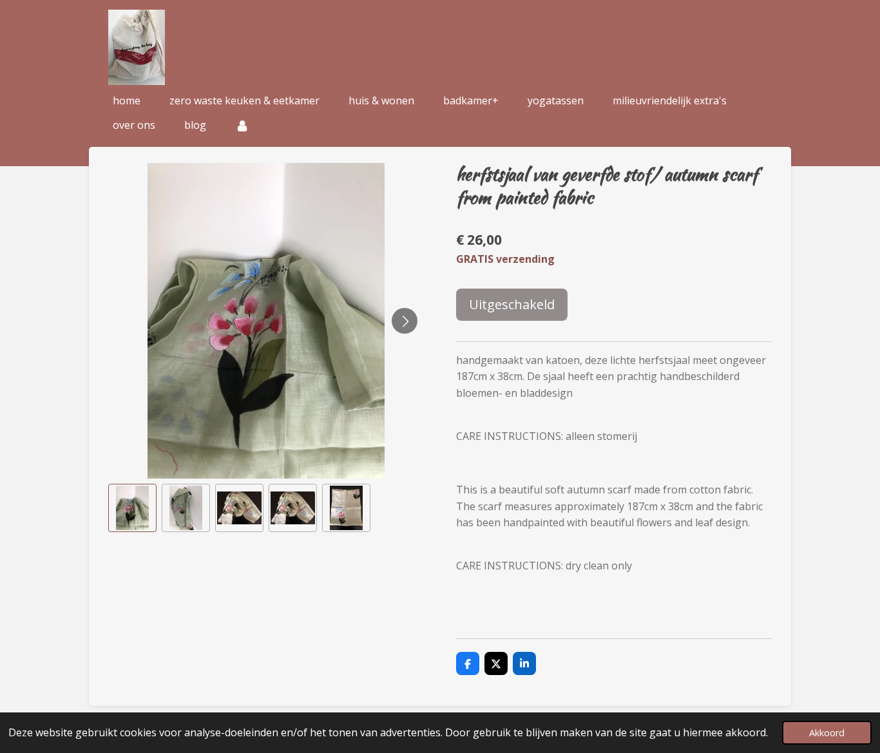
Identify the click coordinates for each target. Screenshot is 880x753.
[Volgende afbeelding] (404, 321)
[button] (132, 508)
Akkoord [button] (827, 733)
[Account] (242, 125)
